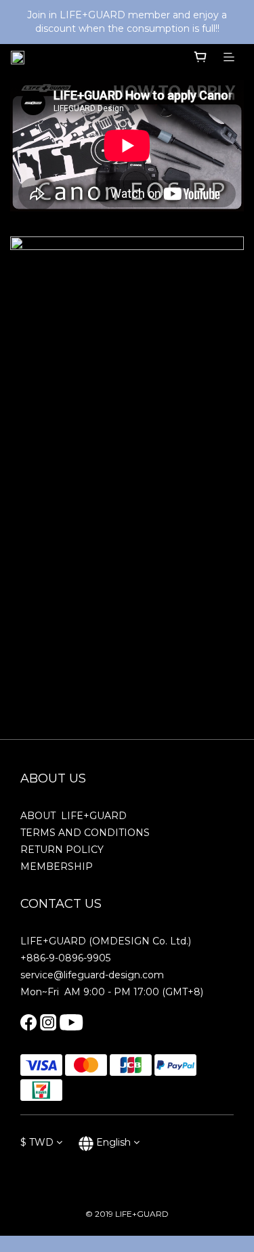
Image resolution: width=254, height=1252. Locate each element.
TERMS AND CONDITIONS (85, 833)
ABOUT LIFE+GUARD (73, 816)
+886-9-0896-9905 (65, 958)
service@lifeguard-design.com (92, 975)
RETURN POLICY (62, 849)
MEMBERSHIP (56, 866)
